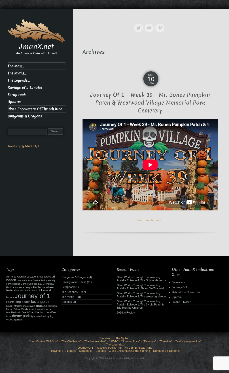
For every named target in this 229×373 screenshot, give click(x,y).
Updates (14, 102)
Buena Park (39, 280)
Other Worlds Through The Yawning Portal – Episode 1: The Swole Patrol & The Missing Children (140, 304)
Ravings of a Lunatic (25, 87)
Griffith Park (30, 290)
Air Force (11, 276)
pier (33, 309)
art (53, 276)
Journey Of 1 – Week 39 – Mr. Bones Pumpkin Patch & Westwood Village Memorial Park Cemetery (150, 102)
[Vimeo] (160, 24)
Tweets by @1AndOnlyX (23, 146)
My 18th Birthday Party (138, 347)
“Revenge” (149, 341)
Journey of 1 (32, 295)
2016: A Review (126, 312)
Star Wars (50, 312)
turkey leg (47, 316)
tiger (32, 316)
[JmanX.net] (37, 30)
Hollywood (44, 290)
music (53, 306)
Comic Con (27, 283)
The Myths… (17, 73)
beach (11, 280)
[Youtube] (150, 24)
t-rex (8, 316)
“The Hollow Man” (95, 341)
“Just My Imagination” (188, 341)
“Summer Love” (130, 341)
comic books (13, 283)
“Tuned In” (165, 341)
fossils (19, 290)
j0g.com (177, 297)
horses (10, 297)
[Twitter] (139, 24)
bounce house (24, 280)
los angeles (40, 301)
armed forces (43, 276)
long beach (22, 301)
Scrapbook (17, 94)
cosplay (38, 283)
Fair (35, 287)
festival (11, 290)
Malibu (9, 306)
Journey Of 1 (179, 287)
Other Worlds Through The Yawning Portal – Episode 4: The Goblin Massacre (141, 279)
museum (43, 305)
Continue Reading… (150, 220)
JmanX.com (179, 282)
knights (10, 302)
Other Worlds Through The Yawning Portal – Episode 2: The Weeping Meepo (141, 295)
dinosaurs (18, 287)
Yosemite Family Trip (109, 347)
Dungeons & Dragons (25, 116)
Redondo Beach (20, 312)
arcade (31, 276)
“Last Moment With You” (43, 341)
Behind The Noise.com (186, 292)
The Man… (16, 66)
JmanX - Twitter (181, 302)
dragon (28, 287)
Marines (18, 306)
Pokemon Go (43, 309)
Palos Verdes (21, 309)
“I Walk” (113, 341)
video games (14, 319)
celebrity (50, 280)
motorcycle (29, 306)
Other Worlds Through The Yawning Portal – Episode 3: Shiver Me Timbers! (140, 287)
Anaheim (21, 276)
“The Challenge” (71, 341)
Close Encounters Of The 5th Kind (35, 109)
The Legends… (19, 80)
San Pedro (36, 312)
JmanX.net (36, 46)
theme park (21, 316)
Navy (9, 309)
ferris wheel (46, 287)
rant (8, 312)
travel (39, 316)
